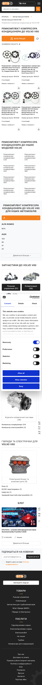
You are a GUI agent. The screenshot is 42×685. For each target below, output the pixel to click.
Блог (21, 667)
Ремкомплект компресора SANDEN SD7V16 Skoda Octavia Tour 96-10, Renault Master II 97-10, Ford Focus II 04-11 (31, 69)
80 (3, 242)
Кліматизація (21, 601)
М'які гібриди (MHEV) (21, 608)
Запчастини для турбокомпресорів (21, 604)
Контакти (21, 676)
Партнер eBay (21, 679)
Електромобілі (21, 633)
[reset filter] (37, 38)
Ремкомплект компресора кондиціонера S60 (30, 168)
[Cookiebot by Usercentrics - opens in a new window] (29, 297)
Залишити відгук (21, 583)
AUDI (4, 234)
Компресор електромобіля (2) (14, 427)
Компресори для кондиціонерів (21, 644)
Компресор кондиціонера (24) (14, 424)
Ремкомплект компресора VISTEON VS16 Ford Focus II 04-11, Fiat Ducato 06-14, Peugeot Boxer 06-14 (11, 68)
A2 (3, 249)
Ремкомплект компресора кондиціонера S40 (8, 168)
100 (3, 239)
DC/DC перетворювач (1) (12, 489)
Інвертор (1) (6, 492)
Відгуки (21, 673)
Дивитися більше (21, 543)
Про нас (21, 654)
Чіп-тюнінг (21, 636)
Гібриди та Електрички (21, 612)
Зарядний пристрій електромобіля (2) (17, 495)
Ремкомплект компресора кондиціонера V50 (30, 179)
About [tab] (34, 303)
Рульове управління (21, 597)
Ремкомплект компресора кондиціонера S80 (8, 179)
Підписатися (33, 557)
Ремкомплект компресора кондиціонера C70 (30, 157)
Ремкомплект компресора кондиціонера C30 (8, 157)
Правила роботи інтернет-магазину (21, 660)
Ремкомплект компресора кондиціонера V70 (30, 191)
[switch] (36, 349)
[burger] (39, 3)
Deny (21, 386)
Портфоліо (21, 670)
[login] (19, 51)
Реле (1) (5, 486)
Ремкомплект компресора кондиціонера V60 (8, 191)
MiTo (3, 229)
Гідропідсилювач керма (21, 625)
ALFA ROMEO (8, 224)
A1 (3, 245)
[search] (38, 9)
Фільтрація (19, 38)
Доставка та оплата (21, 657)
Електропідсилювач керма (21, 629)
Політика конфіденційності (21, 664)
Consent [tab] (7, 303)
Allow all (21, 373)
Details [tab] (21, 303)
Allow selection (21, 380)
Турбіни (21, 640)
